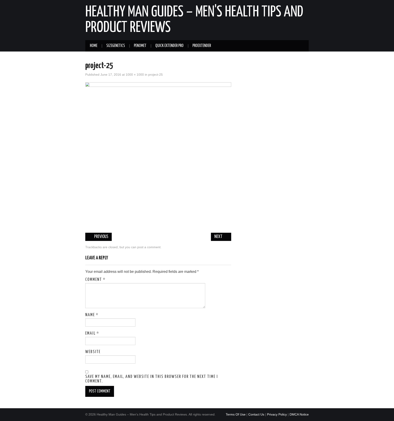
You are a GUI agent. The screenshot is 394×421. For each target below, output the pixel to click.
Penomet (140, 46)
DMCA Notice (299, 414)
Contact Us (256, 414)
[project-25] (158, 155)
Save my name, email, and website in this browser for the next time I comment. (151, 379)
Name (91, 315)
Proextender (201, 46)
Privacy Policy (277, 414)
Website (93, 352)
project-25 (155, 74)
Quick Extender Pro (169, 46)
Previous (100, 237)
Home (93, 46)
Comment (95, 280)
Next (218, 237)
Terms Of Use (236, 414)
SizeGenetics (115, 46)
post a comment (149, 247)
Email (92, 333)
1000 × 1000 (135, 74)
